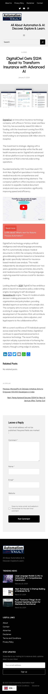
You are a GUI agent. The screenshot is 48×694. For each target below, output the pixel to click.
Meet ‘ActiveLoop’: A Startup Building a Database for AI (30, 590)
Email (11, 480)
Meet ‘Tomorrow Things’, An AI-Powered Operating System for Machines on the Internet (28, 602)
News (25, 52)
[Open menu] (24, 35)
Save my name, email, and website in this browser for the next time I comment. (25, 508)
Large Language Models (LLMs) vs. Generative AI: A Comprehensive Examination (29, 578)
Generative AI (9, 295)
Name (11, 466)
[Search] (42, 42)
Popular (7, 383)
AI (22, 52)
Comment (13, 440)
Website (11, 493)
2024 (21, 285)
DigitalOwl (7, 120)
